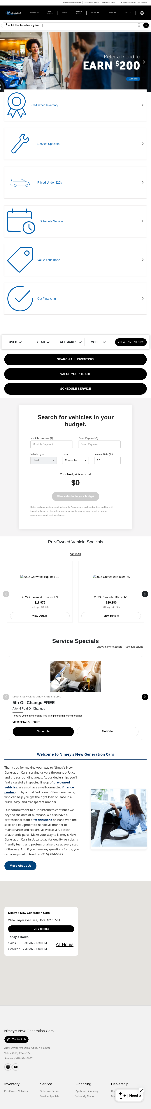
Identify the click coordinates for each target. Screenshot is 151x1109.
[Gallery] (75, 62)
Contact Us (18, 1039)
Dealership (119, 1084)
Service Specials (49, 1096)
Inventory (12, 1084)
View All (75, 554)
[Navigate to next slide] (148, 62)
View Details (40, 615)
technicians (43, 820)
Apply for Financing (87, 1091)
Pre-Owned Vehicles (16, 1091)
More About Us (20, 866)
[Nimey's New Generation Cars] (14, 12)
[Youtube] (15, 1067)
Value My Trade (85, 1096)
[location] (121, 2)
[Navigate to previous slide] (3, 62)
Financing (83, 1084)
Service (46, 1084)
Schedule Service (134, 647)
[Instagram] (8, 1067)
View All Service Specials (109, 647)
